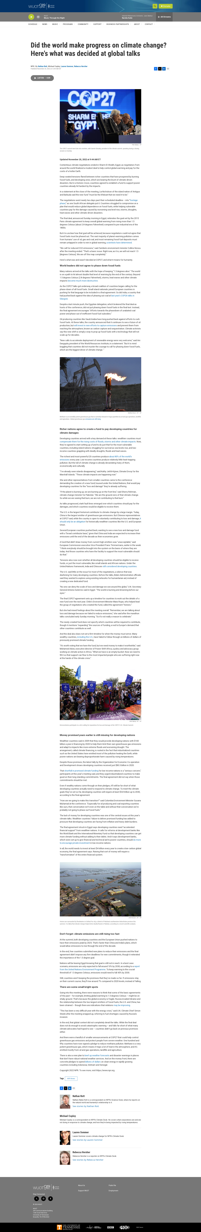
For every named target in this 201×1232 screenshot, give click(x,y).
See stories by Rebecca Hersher (88, 1159)
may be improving (122, 1005)
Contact (149, 24)
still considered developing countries (120, 566)
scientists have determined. (119, 242)
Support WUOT (83, 1191)
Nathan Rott (42, 66)
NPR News (71, 1078)
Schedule (32, 24)
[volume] (38, 17)
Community (83, 24)
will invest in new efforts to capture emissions (95, 325)
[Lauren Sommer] (65, 1138)
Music (55, 24)
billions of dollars (93, 1062)
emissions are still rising (93, 419)
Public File (112, 1185)
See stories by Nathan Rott (86, 1106)
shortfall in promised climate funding (81, 770)
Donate (166, 6)
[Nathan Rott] (65, 1102)
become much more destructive (83, 280)
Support (97, 24)
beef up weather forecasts (97, 1055)
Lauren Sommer (67, 66)
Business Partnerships (118, 24)
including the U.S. (85, 637)
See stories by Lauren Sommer (88, 1139)
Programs (68, 24)
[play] (31, 17)
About (137, 24)
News (44, 24)
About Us (81, 1185)
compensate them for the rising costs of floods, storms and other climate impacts (98, 441)
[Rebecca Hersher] (65, 1158)
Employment (113, 1191)
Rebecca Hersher (80, 66)
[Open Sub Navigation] (39, 24)
